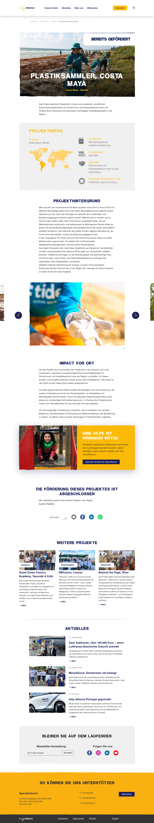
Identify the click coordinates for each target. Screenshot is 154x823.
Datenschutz (78, 818)
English (115, 818)
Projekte (54, 21)
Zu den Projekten (46, 503)
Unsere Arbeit (44, 21)
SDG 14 (114, 182)
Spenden (120, 7)
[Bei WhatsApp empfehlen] (100, 517)
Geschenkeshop (88, 803)
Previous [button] (18, 315)
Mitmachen (127, 794)
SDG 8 (103, 182)
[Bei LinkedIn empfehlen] (91, 517)
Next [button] (135, 315)
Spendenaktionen (89, 798)
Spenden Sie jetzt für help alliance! (101, 461)
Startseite (34, 21)
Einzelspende (87, 792)
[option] (77, 315)
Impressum (63, 818)
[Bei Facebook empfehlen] (82, 517)
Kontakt (92, 818)
